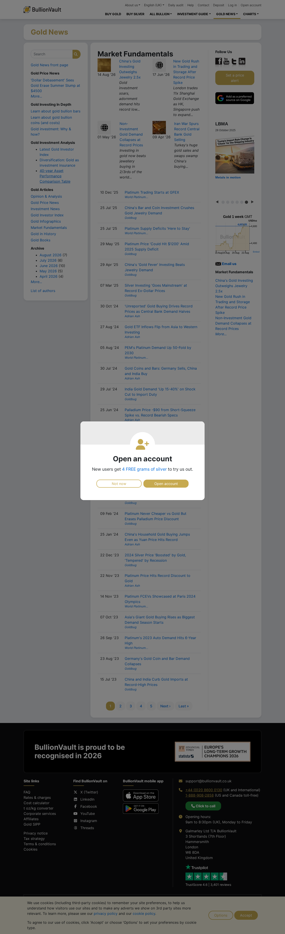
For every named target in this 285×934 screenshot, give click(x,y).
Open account (166, 483)
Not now (119, 483)
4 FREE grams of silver (144, 469)
